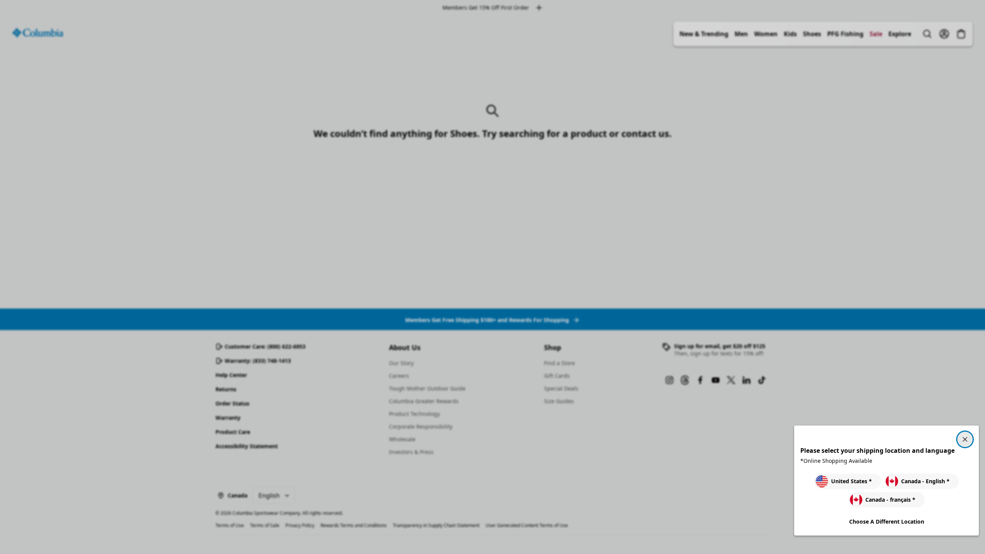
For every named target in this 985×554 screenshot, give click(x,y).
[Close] (965, 439)
